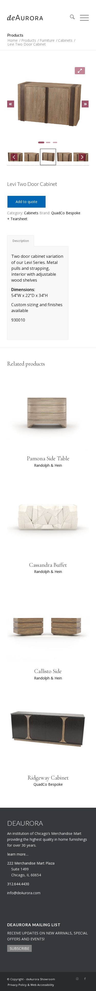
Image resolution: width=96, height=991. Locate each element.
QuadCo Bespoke (65, 212)
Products (15, 35)
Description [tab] (21, 241)
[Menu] (82, 17)
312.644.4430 (48, 4)
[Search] (70, 17)
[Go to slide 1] (41, 142)
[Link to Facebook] (85, 979)
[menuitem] (70, 17)
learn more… (17, 854)
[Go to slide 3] (55, 142)
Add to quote (26, 201)
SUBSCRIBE (19, 948)
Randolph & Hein (48, 465)
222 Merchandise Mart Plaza (31, 863)
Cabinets (31, 212)
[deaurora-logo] (39, 17)
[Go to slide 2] (48, 142)
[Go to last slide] (10, 104)
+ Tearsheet (17, 218)
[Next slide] (85, 104)
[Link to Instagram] (77, 979)
